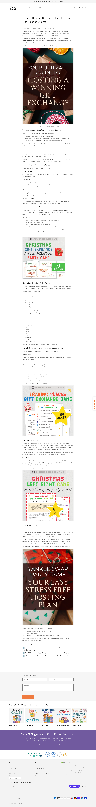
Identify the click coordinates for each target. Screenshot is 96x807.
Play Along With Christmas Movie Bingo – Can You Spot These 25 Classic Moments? (47, 649)
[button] (25, 7)
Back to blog (49, 666)
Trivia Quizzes (29, 725)
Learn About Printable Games (42, 773)
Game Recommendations (41, 771)
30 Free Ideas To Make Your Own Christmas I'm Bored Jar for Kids (49, 656)
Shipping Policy (12, 768)
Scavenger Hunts (76, 725)
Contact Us (11, 766)
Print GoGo (14, 803)
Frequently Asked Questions (41, 775)
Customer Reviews (39, 768)
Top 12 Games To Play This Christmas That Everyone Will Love (48, 653)
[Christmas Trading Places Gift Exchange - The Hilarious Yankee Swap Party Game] (48, 437)
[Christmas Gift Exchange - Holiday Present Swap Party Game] (43, 279)
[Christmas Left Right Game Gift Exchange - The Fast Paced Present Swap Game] (48, 522)
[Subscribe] (59, 744)
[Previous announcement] (9, 1)
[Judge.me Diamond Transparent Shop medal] (47, 754)
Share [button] (25, 660)
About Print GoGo (39, 766)
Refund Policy (12, 771)
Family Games (13, 725)
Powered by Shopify (20, 803)
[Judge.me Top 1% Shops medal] (65, 754)
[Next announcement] (86, 1)
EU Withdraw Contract (15, 778)
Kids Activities (44, 725)
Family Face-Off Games (62, 725)
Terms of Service (13, 775)
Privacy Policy (12, 773)
